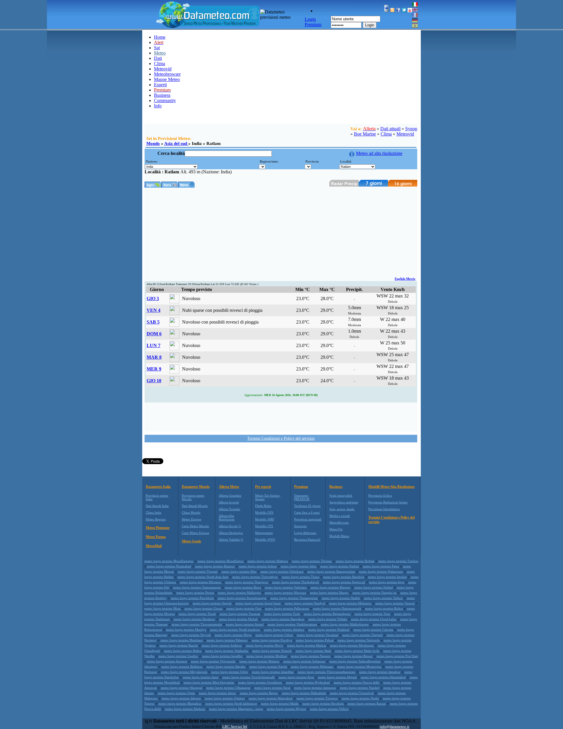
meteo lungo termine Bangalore (283, 619)
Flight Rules (263, 506)
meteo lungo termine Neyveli (191, 635)
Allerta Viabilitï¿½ (231, 539)
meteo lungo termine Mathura (267, 561)
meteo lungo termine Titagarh (362, 635)
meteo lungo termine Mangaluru (271, 698)
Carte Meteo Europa (195, 533)
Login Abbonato (305, 533)
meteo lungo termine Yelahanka (226, 650)
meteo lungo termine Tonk (282, 613)
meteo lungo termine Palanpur (227, 640)
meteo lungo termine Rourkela (323, 703)
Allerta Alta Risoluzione (227, 517)
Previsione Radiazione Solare (388, 502)
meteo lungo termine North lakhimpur (231, 703)
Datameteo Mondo (196, 487)
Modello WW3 (265, 539)
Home (159, 37)
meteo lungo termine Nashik (341, 598)
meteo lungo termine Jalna (298, 566)
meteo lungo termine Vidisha (327, 619)
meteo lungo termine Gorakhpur (260, 682)
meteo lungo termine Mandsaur (181, 640)
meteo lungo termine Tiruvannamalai (197, 624)
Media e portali (339, 515)
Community (165, 100)
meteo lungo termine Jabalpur (284, 629)
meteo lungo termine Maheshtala (304, 693)
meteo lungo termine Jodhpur (222, 645)
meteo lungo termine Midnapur (350, 603)
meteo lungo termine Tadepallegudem (355, 661)
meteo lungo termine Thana (300, 577)
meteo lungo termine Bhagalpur (179, 703)
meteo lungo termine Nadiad (373, 587)
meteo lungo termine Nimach (272, 650)
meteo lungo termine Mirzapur (200, 582)
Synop (411, 128)
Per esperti (263, 487)
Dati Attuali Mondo (195, 506)
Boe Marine (365, 133)
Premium (301, 487)
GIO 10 (154, 380)
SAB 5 (153, 321)
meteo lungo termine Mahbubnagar (345, 624)
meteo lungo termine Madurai (185, 709)
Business (162, 95)
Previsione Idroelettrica (384, 509)
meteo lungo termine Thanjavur (246, 582)
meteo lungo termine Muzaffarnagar (169, 561)
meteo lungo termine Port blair (397, 656)
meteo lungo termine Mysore (286, 709)
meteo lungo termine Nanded (359, 687)
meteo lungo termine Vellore (329, 709)
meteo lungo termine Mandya (186, 629)
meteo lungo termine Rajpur (259, 693)
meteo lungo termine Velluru (383, 598)
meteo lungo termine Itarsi (200, 677)
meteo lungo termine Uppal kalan (373, 619)
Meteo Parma (156, 537)
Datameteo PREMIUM (301, 497)
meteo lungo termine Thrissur (312, 561)
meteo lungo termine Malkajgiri (239, 592)
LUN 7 (153, 345)
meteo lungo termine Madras (306, 645)
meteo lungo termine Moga (233, 635)
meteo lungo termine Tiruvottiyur (255, 577)
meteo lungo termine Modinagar (352, 645)
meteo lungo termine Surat (272, 687)
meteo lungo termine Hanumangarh (337, 608)
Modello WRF (264, 519)
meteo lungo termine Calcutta (373, 629)
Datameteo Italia (158, 487)
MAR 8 (154, 357)
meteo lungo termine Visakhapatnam (292, 624)
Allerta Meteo (229, 487)
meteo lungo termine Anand (245, 624)
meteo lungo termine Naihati (339, 566)
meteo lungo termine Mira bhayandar (209, 682)
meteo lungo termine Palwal (315, 640)
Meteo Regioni (156, 519)
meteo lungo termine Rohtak (355, 561)
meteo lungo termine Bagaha (225, 666)
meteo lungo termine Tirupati (198, 571)
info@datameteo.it (394, 726)
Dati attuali (390, 128)
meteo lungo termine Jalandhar (273, 672)
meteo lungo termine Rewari (353, 656)
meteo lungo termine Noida (360, 698)
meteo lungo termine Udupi (274, 635)
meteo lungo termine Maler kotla (357, 650)
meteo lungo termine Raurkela (343, 577)
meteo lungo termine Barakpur (194, 619)
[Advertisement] (281, 232)
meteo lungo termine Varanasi (240, 613)
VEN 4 (153, 310)
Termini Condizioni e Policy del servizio (281, 438)
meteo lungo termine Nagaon (310, 656)
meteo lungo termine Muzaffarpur (220, 561)
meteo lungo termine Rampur (215, 566)
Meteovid (163, 68)
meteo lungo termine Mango (329, 592)
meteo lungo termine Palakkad (329, 629)
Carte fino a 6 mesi (307, 512)
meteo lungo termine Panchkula (192, 598)
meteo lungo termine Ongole (212, 603)
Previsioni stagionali (307, 519)
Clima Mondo (191, 512)
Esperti (160, 84)
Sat (157, 47)
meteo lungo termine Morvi (264, 645)
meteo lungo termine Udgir (229, 672)
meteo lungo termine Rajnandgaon (327, 613)
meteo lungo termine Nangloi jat (374, 592)
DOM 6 (154, 333)
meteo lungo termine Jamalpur (380, 672)
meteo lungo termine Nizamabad (169, 566)
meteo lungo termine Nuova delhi (356, 682)
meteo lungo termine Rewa (243, 587)
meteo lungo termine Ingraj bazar (258, 603)
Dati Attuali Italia (157, 506)
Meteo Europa (191, 519)
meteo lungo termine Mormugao (359, 666)
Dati (158, 58)
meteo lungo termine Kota (296, 677)
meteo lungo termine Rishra (182, 650)
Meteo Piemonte (157, 528)
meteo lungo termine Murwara (285, 592)
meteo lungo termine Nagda (268, 666)
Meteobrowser (167, 74)
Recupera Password (307, 539)
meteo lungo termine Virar (372, 613)
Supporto (300, 526)
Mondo (153, 143)
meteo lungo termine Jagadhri (222, 656)
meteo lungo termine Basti (313, 650)
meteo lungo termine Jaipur (217, 693)
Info (158, 105)
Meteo (160, 52)
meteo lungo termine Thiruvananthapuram (326, 672)
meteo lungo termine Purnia (195, 592)
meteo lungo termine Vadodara (286, 587)
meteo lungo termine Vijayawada (213, 661)
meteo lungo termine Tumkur (398, 561)
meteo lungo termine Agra (386, 582)
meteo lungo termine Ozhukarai (281, 571)
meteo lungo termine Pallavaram (287, 608)
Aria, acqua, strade (342, 509)
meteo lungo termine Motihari (266, 656)
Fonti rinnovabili (340, 495)
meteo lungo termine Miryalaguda (184, 672)
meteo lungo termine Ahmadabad (383, 677)
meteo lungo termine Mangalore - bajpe (236, 709)
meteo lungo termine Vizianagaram (294, 598)
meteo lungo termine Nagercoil (344, 582)
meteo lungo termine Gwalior (178, 656)
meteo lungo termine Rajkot (384, 608)
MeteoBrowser (339, 522)
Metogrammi (264, 533)
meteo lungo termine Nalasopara (381, 571)
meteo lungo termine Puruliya (272, 640)
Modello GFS (264, 512)
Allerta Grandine (230, 495)
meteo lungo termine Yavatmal (317, 635)
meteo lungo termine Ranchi (179, 645)
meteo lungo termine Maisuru (259, 661)
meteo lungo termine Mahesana (312, 666)
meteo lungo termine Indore (258, 566)
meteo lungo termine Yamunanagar (197, 587)
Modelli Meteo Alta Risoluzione (391, 487)
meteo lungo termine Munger (330, 587)
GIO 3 (153, 298)
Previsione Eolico (380, 495)
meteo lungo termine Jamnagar (315, 687)
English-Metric (405, 278)
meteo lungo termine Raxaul (366, 703)
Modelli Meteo (339, 536)
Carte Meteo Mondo (195, 526)
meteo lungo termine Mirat (162, 608)
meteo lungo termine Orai (243, 608)
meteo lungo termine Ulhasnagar (228, 687)
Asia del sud (176, 143)
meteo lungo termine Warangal (181, 687)
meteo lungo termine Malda (280, 703)
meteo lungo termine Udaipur (225, 698)
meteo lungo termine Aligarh (337, 677)
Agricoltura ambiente (343, 502)
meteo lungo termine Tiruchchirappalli (248, 677)
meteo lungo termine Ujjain (176, 693)
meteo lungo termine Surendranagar (242, 598)
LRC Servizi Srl (234, 726)
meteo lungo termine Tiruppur (317, 698)
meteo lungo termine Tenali (197, 613)
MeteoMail (154, 546)
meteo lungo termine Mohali (238, 619)
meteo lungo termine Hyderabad (308, 682)
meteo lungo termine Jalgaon (181, 698)
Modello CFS (264, 526)
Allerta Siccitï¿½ (230, 526)
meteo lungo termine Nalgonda (359, 640)
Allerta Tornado (229, 509)
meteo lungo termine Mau (239, 571)
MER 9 (154, 368)
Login (369, 25)
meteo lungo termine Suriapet (167, 661)
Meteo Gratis (191, 541)
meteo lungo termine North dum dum (202, 577)
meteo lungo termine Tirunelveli (352, 693)
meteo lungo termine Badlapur (182, 666)
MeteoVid (335, 529)
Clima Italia (153, 512)
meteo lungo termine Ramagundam (331, 571)
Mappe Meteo (167, 79)
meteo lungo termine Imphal (387, 577)
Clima (159, 63)
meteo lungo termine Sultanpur (304, 661)
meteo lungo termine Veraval (395, 603)
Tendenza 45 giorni (307, 506)
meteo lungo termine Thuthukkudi (295, 582)
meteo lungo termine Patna (381, 566)
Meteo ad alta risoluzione (379, 153)
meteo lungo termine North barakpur (235, 629)
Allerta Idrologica (231, 533)
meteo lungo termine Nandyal (305, 603)
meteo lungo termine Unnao (203, 608)
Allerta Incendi (229, 502)
